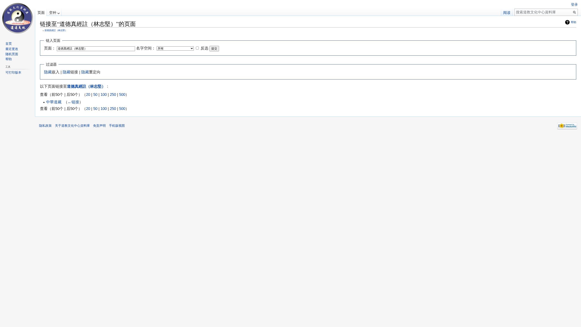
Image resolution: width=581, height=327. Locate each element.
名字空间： (145, 48)
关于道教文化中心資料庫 (72, 125)
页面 (41, 13)
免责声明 (99, 125)
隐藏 (48, 72)
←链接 (73, 102)
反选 (204, 48)
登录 (574, 4)
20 (88, 94)
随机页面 (11, 54)
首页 (8, 43)
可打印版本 (13, 72)
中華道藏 (54, 102)
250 (113, 94)
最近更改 (11, 49)
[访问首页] (17, 18)
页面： (50, 48)
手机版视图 (117, 125)
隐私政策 (45, 125)
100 (104, 94)
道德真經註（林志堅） (55, 30)
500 (122, 94)
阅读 (506, 13)
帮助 (573, 22)
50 (95, 94)
